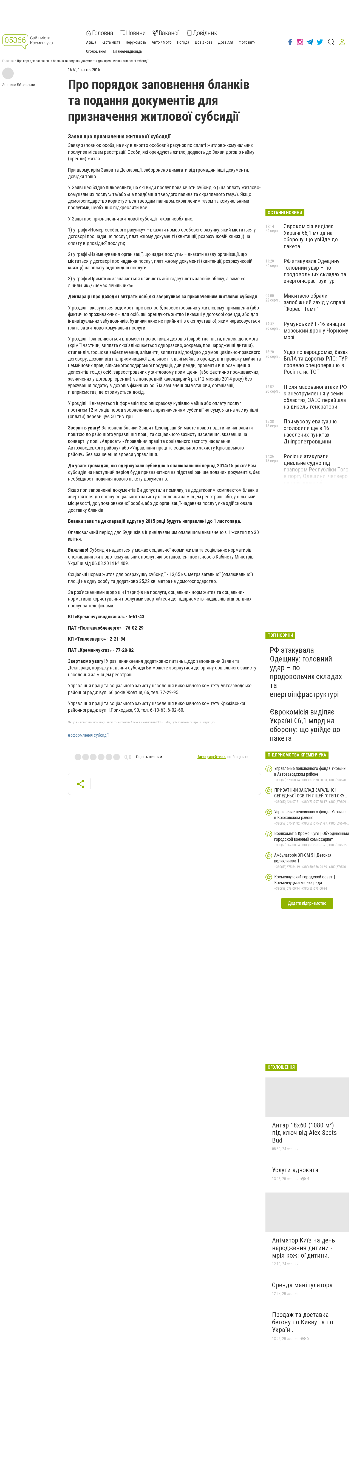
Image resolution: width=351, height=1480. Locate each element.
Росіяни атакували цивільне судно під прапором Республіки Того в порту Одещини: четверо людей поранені (316, 469)
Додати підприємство (307, 903)
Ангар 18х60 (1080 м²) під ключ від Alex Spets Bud (304, 1132)
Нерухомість (136, 42)
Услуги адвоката (295, 1170)
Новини (136, 33)
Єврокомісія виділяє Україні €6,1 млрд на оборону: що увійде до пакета (311, 236)
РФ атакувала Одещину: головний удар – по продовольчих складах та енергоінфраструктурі (315, 271)
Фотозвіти (247, 42)
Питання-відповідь (127, 51)
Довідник (205, 33)
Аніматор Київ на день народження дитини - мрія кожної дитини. (303, 1247)
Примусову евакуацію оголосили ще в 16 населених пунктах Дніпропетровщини (310, 431)
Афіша (91, 42)
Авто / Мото (162, 42)
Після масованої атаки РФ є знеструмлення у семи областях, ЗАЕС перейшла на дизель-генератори (315, 397)
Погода (183, 42)
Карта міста (111, 42)
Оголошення (96, 51)
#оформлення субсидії (88, 735)
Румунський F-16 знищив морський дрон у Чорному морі (316, 330)
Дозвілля (225, 42)
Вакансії (169, 33)
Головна (102, 33)
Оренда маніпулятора (302, 1285)
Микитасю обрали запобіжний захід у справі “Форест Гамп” (314, 302)
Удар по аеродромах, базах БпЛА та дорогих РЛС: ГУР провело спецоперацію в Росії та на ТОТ (316, 362)
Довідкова (204, 42)
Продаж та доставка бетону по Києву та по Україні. (302, 1322)
